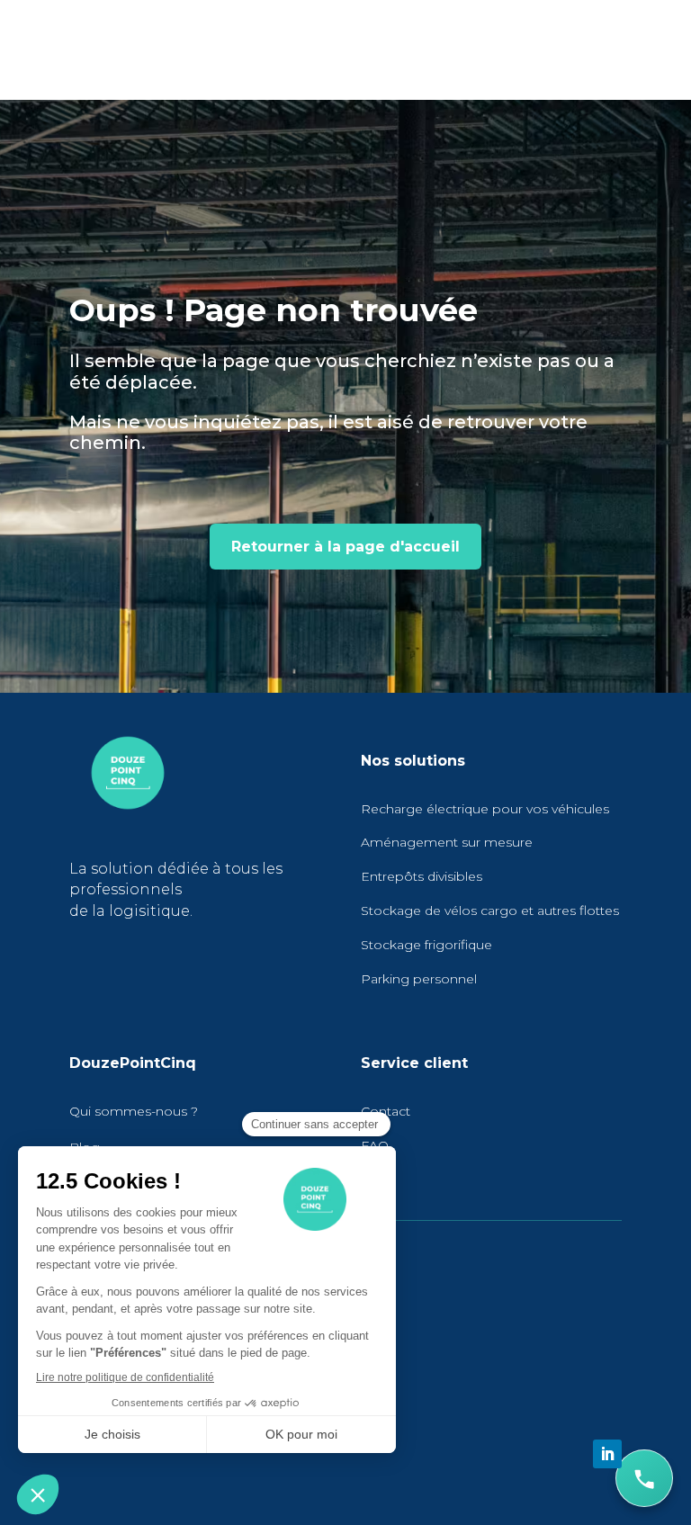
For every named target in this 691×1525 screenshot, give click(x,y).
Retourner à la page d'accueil (345, 546)
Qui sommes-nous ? (133, 1111)
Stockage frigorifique (426, 945)
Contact (385, 1111)
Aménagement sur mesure (447, 842)
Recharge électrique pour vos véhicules (485, 809)
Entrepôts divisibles (421, 876)
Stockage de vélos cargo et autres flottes (490, 910)
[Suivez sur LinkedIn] (607, 1454)
